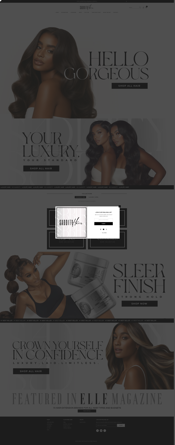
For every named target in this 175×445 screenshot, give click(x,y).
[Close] (120, 206)
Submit (103, 223)
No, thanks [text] (104, 232)
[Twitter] (106, 229)
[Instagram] (103, 229)
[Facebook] (100, 229)
